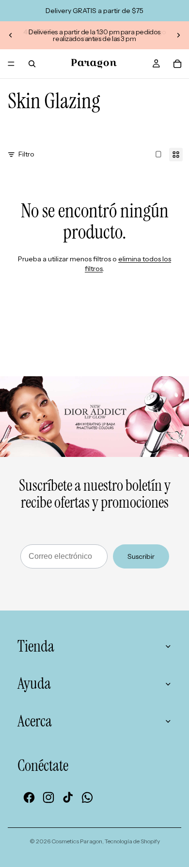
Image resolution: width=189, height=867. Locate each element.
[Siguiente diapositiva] (178, 35)
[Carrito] (177, 63)
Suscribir (141, 556)
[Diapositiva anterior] (10, 35)
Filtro (26, 154)
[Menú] (11, 64)
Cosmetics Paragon (76, 841)
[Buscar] (32, 63)
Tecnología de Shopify (132, 841)
